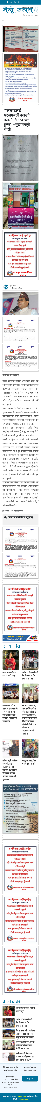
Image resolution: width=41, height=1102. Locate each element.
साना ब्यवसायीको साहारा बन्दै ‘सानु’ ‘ (9, 674)
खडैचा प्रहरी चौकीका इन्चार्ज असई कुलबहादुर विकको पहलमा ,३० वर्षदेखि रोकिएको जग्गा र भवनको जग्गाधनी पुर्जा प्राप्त (10, 770)
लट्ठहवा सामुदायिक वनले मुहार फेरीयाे (29, 762)
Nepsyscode (23, 1099)
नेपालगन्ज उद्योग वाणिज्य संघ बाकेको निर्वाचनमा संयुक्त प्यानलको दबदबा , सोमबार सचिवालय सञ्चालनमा (10, 713)
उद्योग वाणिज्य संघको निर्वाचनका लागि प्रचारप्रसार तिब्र (30, 676)
